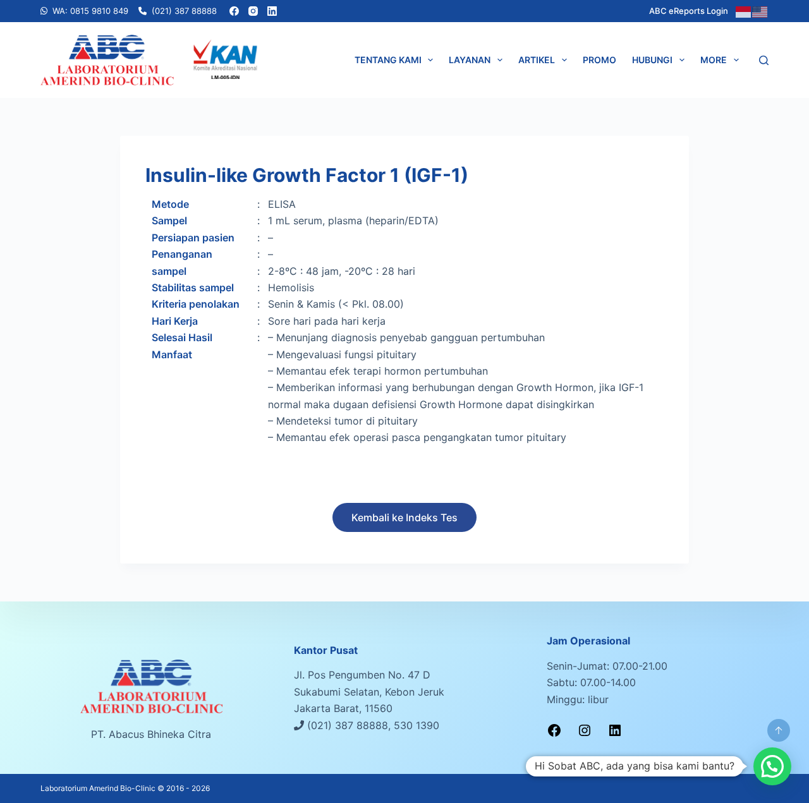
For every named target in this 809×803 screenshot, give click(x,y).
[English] (760, 10)
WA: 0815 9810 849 (90, 11)
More (713, 59)
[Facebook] (234, 11)
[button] (772, 766)
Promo (599, 59)
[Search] (764, 60)
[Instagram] (253, 11)
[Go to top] (778, 730)
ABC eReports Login (688, 11)
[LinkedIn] (272, 11)
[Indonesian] (744, 10)
